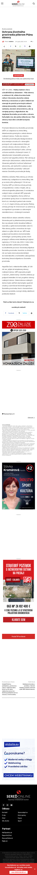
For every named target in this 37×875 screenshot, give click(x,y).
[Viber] (25, 46)
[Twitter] (15, 46)
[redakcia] (3, 42)
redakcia (11, 41)
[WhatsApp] (20, 46)
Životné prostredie (7, 29)
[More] (29, 46)
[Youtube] (11, 804)
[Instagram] (7, 804)
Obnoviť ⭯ (31, 418)
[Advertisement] (18, 17)
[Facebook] (11, 46)
